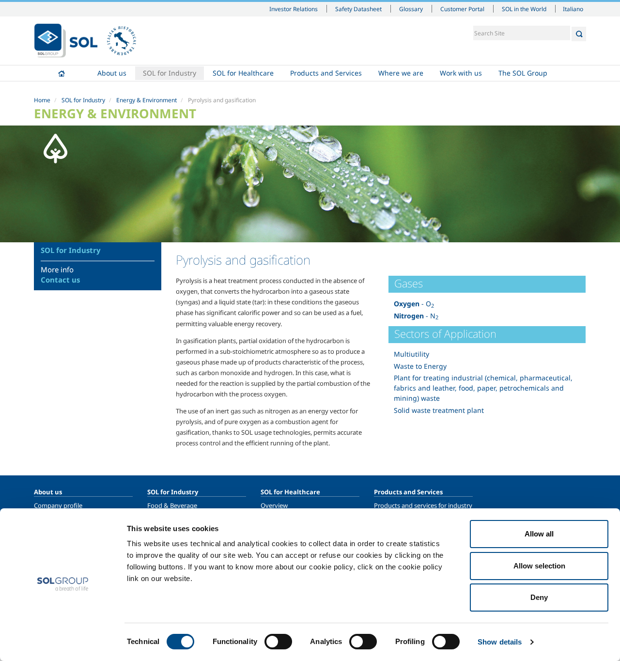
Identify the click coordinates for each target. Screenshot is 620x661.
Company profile (58, 505)
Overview (274, 505)
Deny (539, 597)
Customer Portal (462, 9)
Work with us (461, 73)
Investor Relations (293, 9)
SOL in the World (524, 9)
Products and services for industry (423, 505)
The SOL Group (522, 73)
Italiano (573, 9)
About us (111, 73)
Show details (500, 642)
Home (61, 73)
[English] (66, 40)
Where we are (400, 73)
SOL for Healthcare (243, 73)
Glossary (411, 9)
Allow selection (539, 566)
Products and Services (326, 73)
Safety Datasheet (358, 9)
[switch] (278, 641)
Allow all (539, 534)
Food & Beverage (172, 505)
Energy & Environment (146, 100)
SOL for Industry (169, 73)
